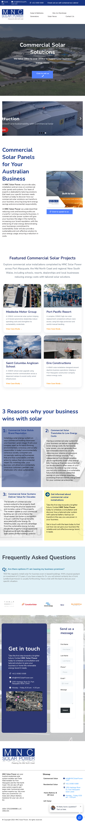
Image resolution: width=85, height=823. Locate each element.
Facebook (5, 3)
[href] (24, 701)
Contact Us (70, 16)
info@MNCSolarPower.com (19, 3)
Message (64, 690)
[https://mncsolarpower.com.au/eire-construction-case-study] (42, 118)
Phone (63, 667)
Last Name (64, 656)
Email (63, 678)
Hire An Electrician (59, 13)
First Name (64, 644)
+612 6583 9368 (37, 3)
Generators (34, 16)
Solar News (52, 16)
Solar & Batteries (36, 13)
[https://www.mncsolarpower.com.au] (13, 14)
